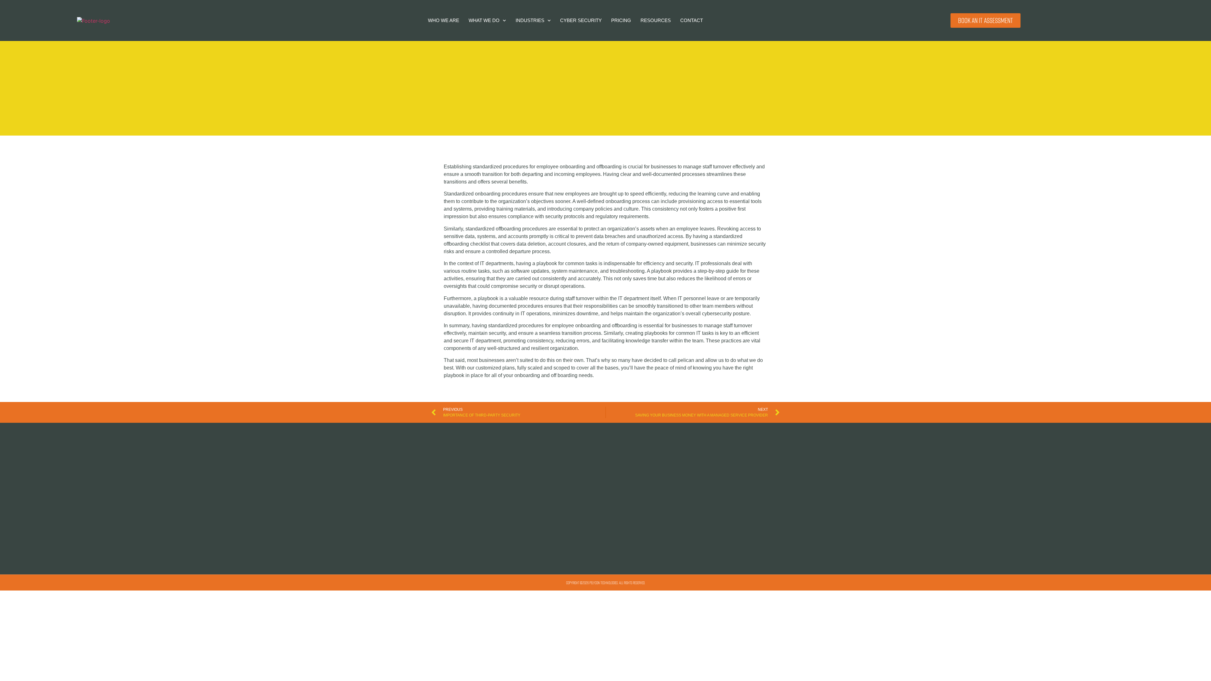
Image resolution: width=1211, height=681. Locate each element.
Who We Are (443, 20)
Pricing (621, 20)
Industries (530, 20)
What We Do (484, 20)
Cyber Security (581, 20)
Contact (691, 20)
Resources (656, 20)
